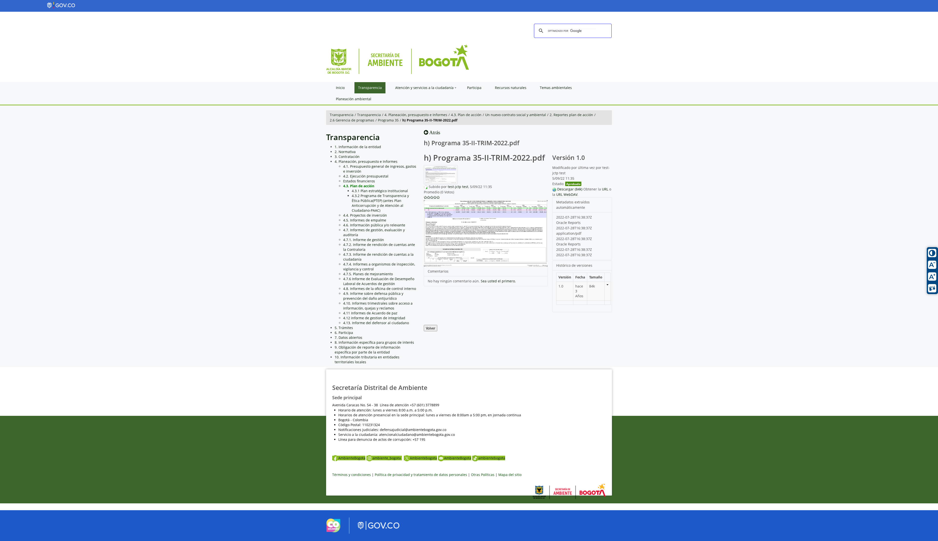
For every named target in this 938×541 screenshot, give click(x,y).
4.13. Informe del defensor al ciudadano (376, 322)
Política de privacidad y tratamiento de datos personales (421, 474)
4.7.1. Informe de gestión (363, 239)
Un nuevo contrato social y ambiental (515, 114)
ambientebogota (491, 458)
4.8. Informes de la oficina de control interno (379, 288)
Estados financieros (359, 181)
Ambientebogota (423, 458)
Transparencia (341, 114)
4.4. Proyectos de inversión (365, 215)
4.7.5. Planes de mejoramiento (368, 274)
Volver (430, 328)
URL (605, 189)
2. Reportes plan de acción (571, 114)
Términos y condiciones (351, 474)
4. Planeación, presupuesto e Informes (415, 114)
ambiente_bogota (387, 458)
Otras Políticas (482, 474)
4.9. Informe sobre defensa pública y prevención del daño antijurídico (373, 296)
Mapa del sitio (510, 474)
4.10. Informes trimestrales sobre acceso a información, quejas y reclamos (378, 305)
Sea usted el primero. (498, 281)
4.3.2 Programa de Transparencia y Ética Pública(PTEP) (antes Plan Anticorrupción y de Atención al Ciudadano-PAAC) (380, 203)
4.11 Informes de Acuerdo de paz (370, 313)
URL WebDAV (566, 194)
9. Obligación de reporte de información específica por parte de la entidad (367, 349)
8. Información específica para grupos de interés (374, 342)
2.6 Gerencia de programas (352, 120)
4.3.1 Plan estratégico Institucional (380, 190)
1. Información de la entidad (358, 146)
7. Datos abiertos (348, 337)
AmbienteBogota (351, 458)
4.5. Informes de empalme (364, 220)
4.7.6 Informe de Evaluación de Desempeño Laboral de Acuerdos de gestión (378, 281)
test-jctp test (458, 186)
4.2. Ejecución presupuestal (365, 176)
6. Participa (344, 332)
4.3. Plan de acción (466, 114)
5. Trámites (344, 327)
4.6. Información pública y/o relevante (374, 225)
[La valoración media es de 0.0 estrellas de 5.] (425, 197)
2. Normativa (345, 151)
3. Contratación (347, 156)
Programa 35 (388, 120)
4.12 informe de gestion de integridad (374, 318)
